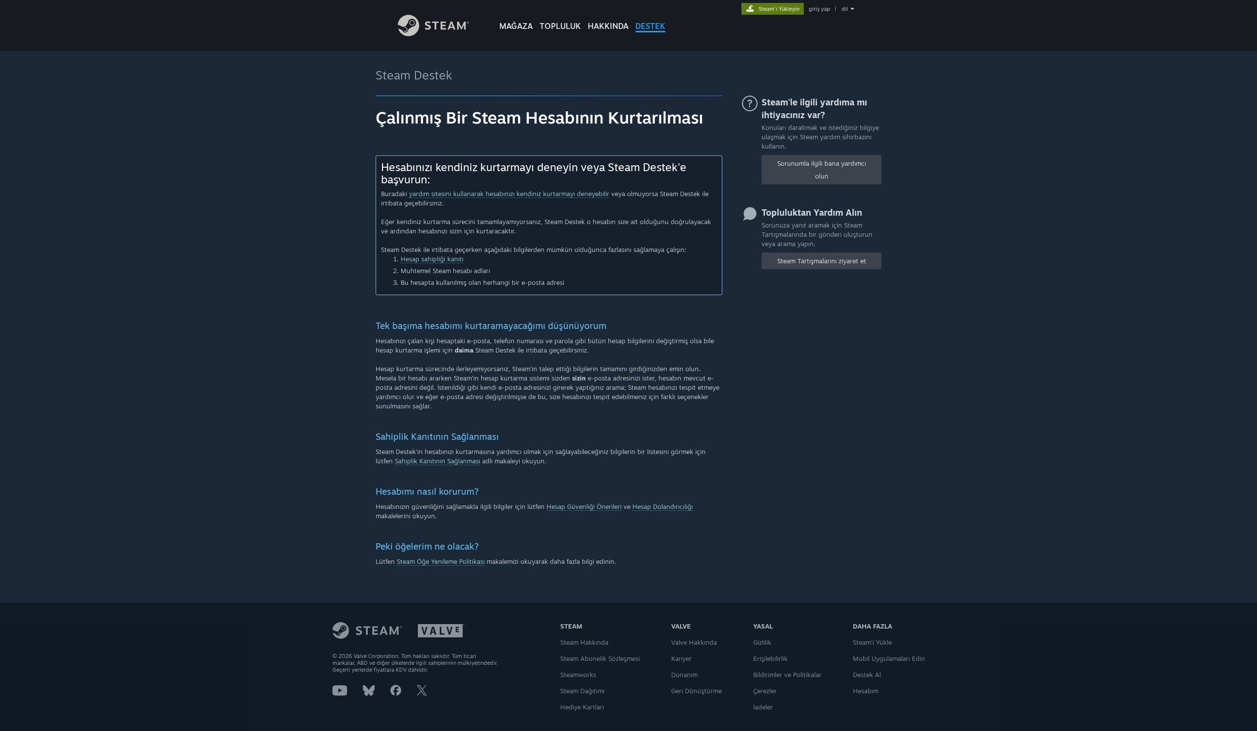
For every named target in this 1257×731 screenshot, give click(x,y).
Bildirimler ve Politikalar (787, 675)
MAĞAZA (516, 26)
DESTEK (650, 26)
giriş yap (819, 8)
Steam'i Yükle (872, 642)
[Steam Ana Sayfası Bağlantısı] (433, 33)
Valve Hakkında (694, 642)
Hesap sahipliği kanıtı (432, 259)
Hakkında (608, 26)
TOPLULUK (560, 26)
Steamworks (578, 675)
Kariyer (681, 658)
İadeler (763, 707)
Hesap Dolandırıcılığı (662, 506)
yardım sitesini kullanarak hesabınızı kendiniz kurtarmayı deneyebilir (509, 194)
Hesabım (865, 691)
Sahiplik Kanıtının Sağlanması (437, 461)
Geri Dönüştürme (696, 691)
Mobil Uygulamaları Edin (889, 658)
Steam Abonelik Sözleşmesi (600, 658)
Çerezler (765, 691)
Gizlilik (762, 642)
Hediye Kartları (582, 707)
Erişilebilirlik (770, 658)
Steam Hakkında (584, 642)
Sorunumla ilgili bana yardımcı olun (821, 169)
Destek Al (867, 675)
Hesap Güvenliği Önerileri (584, 506)
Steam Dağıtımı (582, 691)
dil (845, 8)
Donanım (684, 675)
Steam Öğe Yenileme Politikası (441, 561)
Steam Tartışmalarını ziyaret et (821, 261)
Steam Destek (414, 75)
